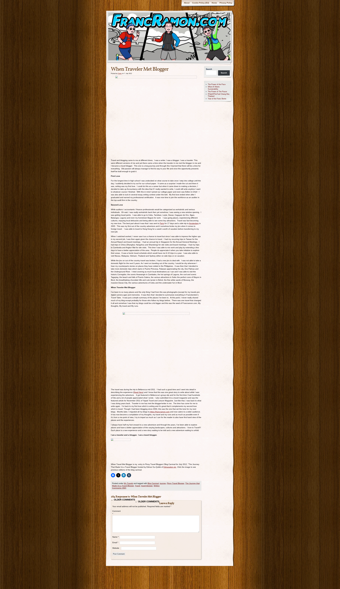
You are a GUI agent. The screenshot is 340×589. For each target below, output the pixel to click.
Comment (116, 512)
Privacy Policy (226, 3)
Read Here (138, 392)
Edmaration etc (169, 467)
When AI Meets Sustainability (214, 88)
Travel (137, 486)
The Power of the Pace (217, 84)
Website (115, 548)
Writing (157, 486)
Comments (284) (119, 488)
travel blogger (147, 486)
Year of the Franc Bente (217, 99)
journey (163, 483)
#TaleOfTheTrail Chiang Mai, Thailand (219, 95)
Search (209, 69)
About (187, 3)
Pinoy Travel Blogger (175, 483)
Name (115, 537)
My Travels (128, 483)
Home (214, 3)
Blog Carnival (153, 483)
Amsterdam (194, 223)
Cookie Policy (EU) (200, 3)
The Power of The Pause (217, 92)
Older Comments (123, 499)
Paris (162, 223)
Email (115, 542)
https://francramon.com (160, 412)
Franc (120, 73)
